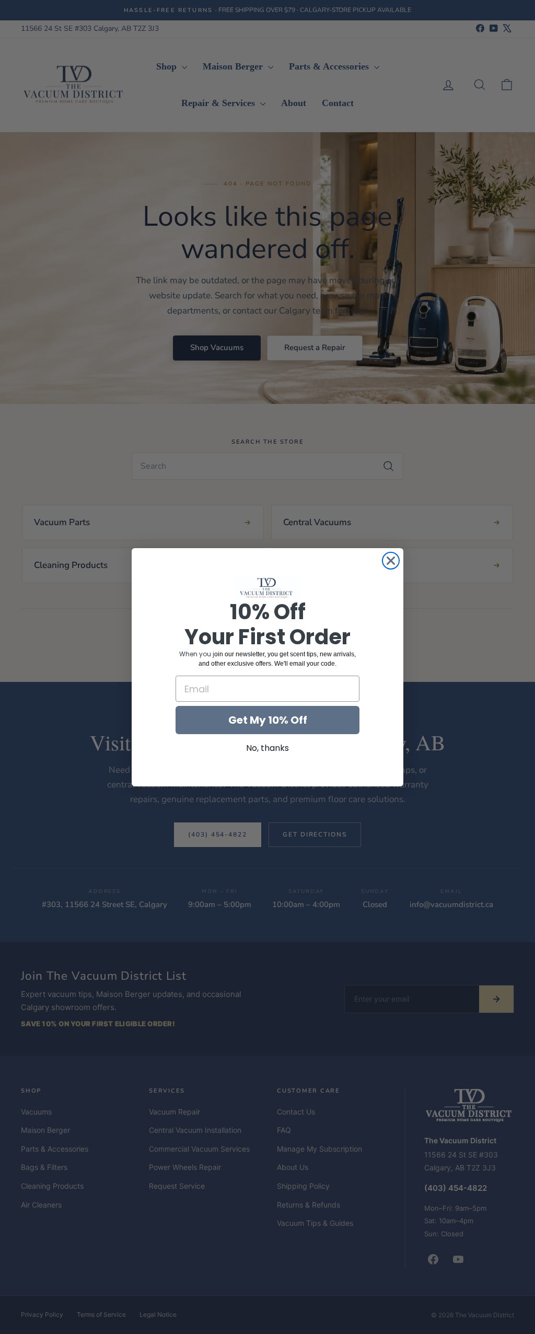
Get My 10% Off (267, 720)
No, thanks (267, 748)
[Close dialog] (390, 560)
